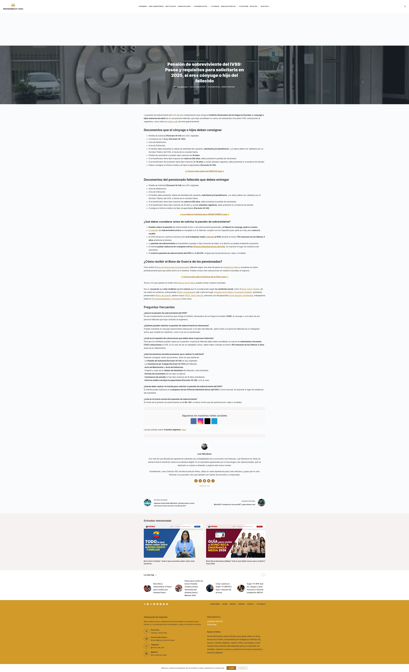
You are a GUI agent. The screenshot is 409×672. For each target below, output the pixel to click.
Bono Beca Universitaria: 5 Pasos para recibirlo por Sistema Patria (162, 588)
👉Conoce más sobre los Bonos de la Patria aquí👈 (204, 277)
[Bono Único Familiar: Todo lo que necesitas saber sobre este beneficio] (173, 541)
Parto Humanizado (186, 292)
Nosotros (265, 6)
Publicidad (211, 624)
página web (172, 121)
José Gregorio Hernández (241, 295)
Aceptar (231, 668)
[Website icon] (200, 480)
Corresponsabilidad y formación (167, 299)
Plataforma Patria (231, 267)
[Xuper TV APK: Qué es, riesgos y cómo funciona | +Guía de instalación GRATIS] (241, 588)
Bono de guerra (163, 295)
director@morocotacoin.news (163, 640)
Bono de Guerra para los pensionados (173, 267)
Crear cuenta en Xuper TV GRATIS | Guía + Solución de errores (223, 588)
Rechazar (242, 668)
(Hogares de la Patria (223, 292)
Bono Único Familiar (250, 289)
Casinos (241, 604)
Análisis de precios (228, 6)
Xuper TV (250, 604)
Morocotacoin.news (159, 655)
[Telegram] (144, 604)
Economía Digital (200, 6)
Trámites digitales (228, 87)
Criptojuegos (170, 6)
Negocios (253, 6)
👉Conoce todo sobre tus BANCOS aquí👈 (204, 171)
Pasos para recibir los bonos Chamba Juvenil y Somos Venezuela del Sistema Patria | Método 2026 (194, 588)
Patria (225, 604)
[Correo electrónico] (167, 604)
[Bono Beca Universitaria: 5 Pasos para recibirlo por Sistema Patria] (147, 588)
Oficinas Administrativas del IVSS (209, 246)
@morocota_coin (157, 647)
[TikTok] (151, 604)
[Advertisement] (204, 29)
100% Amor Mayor (194, 295)
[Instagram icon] (208, 480)
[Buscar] (405, 6)
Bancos (233, 604)
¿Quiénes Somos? (215, 621)
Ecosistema (243, 6)
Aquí (184, 430)
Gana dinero (215, 604)
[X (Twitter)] (148, 604)
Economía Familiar (243, 292)
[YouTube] (160, 604)
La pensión (153, 230)
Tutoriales (215, 6)
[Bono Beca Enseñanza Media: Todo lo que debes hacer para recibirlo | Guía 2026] (235, 541)
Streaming (143, 6)
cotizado (210, 237)
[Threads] (157, 604)
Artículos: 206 (204, 486)
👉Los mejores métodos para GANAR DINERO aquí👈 (204, 214)
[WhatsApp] (164, 604)
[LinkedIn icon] (196, 480)
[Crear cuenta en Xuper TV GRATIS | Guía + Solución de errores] (210, 588)
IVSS (174, 115)
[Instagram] (154, 604)
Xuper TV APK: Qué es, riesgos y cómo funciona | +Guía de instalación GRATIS (255, 588)
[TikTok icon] (213, 480)
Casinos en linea (184, 6)
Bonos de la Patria (187, 283)
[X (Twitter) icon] (204, 480)
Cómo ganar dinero (156, 6)
